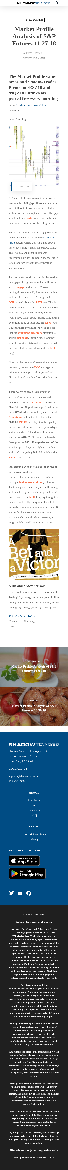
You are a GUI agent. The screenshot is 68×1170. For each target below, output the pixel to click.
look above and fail (31, 482)
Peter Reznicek (34, 52)
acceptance (37, 401)
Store (34, 805)
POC (37, 367)
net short (22, 337)
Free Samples (34, 20)
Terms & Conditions (34, 834)
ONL (12, 302)
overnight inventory (30, 332)
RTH (39, 302)
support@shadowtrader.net (24, 776)
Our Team (34, 800)
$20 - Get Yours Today (22, 616)
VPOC (23, 422)
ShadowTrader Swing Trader (32, 104)
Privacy (34, 839)
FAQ (34, 815)
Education (34, 810)
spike (29, 218)
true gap (19, 287)
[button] (10, 2)
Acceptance (16, 417)
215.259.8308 (17, 781)
